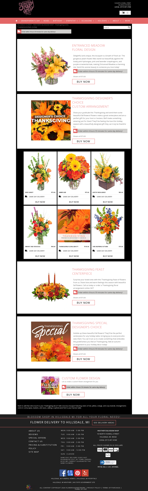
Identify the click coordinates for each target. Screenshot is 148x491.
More (127, 21)
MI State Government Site (84, 482)
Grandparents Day (30, 21)
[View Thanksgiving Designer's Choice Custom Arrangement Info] (51, 120)
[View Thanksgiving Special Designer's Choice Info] (51, 341)
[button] (125, 13)
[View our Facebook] (62, 476)
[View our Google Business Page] (70, 476)
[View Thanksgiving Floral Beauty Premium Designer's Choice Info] (74, 225)
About (116, 21)
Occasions (86, 21)
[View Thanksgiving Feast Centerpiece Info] (51, 286)
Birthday (57, 21)
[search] (129, 27)
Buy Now (83, 81)
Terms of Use (81, 489)
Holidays (102, 21)
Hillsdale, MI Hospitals (87, 478)
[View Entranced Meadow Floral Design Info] (51, 64)
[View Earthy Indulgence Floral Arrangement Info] (108, 171)
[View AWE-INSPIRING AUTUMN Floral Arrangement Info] (108, 225)
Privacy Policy (94, 488)
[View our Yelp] (85, 476)
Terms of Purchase (111, 488)
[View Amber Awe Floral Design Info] (74, 171)
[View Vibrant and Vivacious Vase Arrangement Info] (40, 226)
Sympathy (71, 21)
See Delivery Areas (104, 422)
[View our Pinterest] (77, 476)
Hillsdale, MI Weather (62, 482)
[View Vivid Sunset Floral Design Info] (40, 171)
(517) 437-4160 (125, 7)
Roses (46, 21)
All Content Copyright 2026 (52, 488)
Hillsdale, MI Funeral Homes (63, 478)
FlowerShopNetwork (75, 488)
